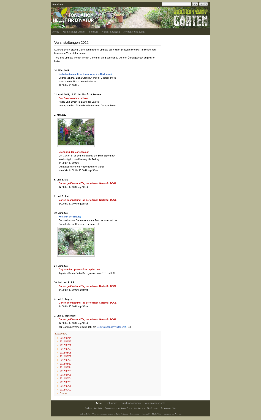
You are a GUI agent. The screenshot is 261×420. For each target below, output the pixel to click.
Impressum (134, 413)
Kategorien (60, 333)
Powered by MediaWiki (151, 413)
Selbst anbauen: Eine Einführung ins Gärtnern (84, 74)
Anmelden (57, 4)
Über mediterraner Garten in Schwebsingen (110, 413)
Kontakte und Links (134, 31)
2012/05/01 (65, 345)
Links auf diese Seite (93, 408)
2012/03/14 (65, 338)
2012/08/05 (65, 382)
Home (55, 31)
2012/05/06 (65, 352)
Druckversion (153, 408)
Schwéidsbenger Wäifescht (111, 327)
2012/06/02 (65, 356)
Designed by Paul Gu (172, 413)
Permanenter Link (168, 408)
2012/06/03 (65, 360)
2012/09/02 (65, 389)
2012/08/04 (65, 378)
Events (63, 393)
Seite (99, 403)
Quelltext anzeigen (131, 403)
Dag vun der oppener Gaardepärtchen (79, 269)
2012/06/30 (65, 371)
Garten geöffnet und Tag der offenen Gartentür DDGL (87, 183)
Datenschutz (85, 413)
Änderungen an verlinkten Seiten (118, 408)
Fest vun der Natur (69, 216)
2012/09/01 (65, 386)
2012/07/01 (65, 375)
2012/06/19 (65, 363)
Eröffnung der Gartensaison (74, 152)
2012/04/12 (65, 341)
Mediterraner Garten (74, 31)
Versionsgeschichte (155, 403)
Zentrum (93, 31)
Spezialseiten (139, 408)
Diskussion (111, 403)
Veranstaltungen (111, 31)
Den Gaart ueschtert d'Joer (73, 98)
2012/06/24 (65, 367)
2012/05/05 (65, 349)
